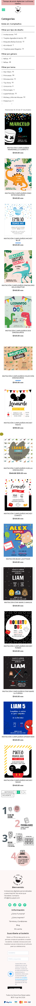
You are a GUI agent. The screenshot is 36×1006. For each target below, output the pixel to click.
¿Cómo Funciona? (18, 914)
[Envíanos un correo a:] (9, 905)
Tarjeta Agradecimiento (13, 38)
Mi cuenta (18, 929)
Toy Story (7, 83)
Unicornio (7, 86)
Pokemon (7, 101)
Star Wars (7, 72)
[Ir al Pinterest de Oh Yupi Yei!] (24, 905)
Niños (5, 59)
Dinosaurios (8, 79)
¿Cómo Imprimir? (18, 918)
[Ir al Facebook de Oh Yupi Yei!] (14, 905)
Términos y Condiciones (18, 921)
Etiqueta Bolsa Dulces (12, 42)
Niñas (5, 62)
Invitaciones (8, 34)
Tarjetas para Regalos (12, 49)
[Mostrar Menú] (3, 10)
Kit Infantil (7, 45)
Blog (18, 925)
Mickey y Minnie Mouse (13, 97)
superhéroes (8, 94)
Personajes (8, 90)
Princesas (7, 75)
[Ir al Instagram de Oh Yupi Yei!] (19, 905)
